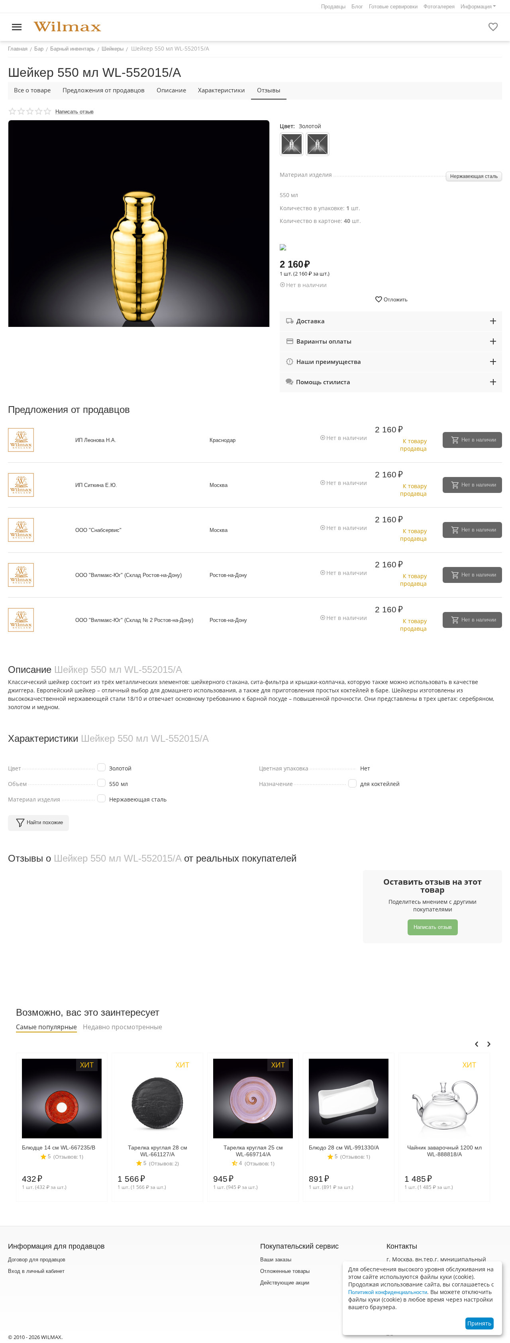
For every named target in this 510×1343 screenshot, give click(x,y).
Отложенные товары (285, 1271)
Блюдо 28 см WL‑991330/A (344, 1147)
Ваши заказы (275, 1260)
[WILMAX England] (67, 27)
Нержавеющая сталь (474, 176)
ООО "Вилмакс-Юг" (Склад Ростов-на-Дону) (128, 575)
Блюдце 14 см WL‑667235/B (58, 1147)
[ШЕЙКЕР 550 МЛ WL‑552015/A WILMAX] (139, 250)
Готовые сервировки (393, 7)
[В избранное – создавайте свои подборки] (493, 27)
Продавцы (333, 7)
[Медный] (318, 144)
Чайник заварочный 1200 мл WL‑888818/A (444, 1150)
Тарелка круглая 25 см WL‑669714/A (253, 1150)
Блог (357, 7)
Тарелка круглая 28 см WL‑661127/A (157, 1150)
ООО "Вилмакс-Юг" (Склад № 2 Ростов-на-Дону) (134, 620)
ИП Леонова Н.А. (95, 440)
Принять (479, 1323)
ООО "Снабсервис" (98, 530)
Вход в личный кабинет (36, 1271)
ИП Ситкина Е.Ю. (96, 485)
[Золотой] (292, 144)
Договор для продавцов (36, 1260)
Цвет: (287, 126)
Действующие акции (284, 1283)
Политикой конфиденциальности (387, 1292)
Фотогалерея (439, 7)
